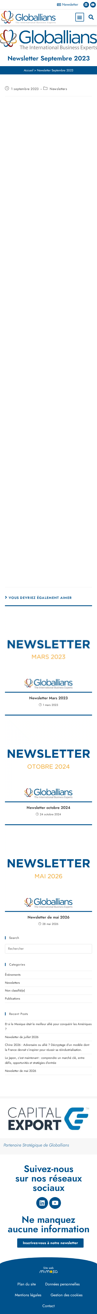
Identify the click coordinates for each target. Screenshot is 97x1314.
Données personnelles (62, 1284)
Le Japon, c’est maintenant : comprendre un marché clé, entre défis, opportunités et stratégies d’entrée (45, 1060)
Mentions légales (28, 1295)
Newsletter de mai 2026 (48, 917)
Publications (12, 998)
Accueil (28, 70)
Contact (48, 1306)
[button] (79, 17)
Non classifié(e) (15, 990)
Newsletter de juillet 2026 (21, 1037)
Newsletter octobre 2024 (48, 807)
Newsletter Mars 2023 (48, 698)
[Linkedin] (86, 5)
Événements (12, 974)
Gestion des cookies (66, 1295)
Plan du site (26, 1284)
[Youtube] (93, 5)
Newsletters (58, 88)
